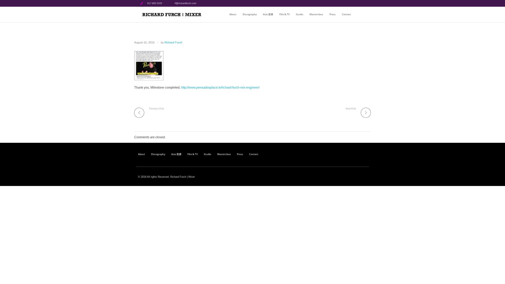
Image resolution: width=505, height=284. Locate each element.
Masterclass (316, 14)
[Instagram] (355, 3)
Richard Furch (173, 42)
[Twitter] (361, 3)
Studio (299, 14)
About (232, 14)
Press (332, 14)
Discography (250, 14)
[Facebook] (348, 3)
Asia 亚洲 (268, 14)
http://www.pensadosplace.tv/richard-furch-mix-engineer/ (220, 87)
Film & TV (284, 14)
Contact (346, 14)
